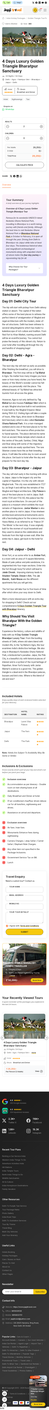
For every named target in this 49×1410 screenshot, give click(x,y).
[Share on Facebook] (14, 176)
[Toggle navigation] (45, 10)
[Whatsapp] (4, 1405)
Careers (21, 1340)
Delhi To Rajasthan (20, 1347)
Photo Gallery (8, 1213)
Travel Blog (7, 1228)
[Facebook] (36, 2)
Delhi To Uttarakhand (11, 1354)
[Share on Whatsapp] (21, 176)
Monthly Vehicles (23, 1357)
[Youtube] (43, 2)
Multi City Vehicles (10, 1232)
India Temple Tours (10, 1171)
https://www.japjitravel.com (24, 1307)
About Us (6, 1267)
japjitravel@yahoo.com (20, 1319)
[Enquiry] (35, 10)
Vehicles (5, 1347)
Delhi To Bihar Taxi (10, 1364)
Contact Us (7, 1270)
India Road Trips (9, 1217)
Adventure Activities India (13, 1163)
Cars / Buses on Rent (11, 1259)
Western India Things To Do (14, 1160)
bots (24, 703)
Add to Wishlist (11, 24)
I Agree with (24, 926)
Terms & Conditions (17, 1394)
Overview (6, 185)
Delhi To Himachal (10, 1350)
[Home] (3, 18)
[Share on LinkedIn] (17, 176)
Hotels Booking (8, 1252)
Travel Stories (8, 1357)
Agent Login (23, 1343)
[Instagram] (28, 1131)
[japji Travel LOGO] (12, 10)
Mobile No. (14, 904)
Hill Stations (7, 1167)
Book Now (37, 980)
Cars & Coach (23, 1337)
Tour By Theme (8, 1224)
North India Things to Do (12, 1174)
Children (9, 133)
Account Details (9, 1340)
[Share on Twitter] (11, 176)
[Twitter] (33, 2)
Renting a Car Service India (13, 1156)
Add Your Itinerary (10, 1235)
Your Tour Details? (19, 912)
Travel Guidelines (9, 1371)
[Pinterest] (46, 2)
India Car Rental (9, 1343)
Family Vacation (9, 1189)
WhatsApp (9, 109)
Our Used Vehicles (36, 1340)
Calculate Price (24, 165)
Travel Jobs (25, 1360)
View (37, 1071)
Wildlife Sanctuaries (10, 1178)
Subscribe (40, 1292)
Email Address (16, 895)
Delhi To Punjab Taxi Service (14, 1206)
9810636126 (17, 1311)
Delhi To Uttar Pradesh (29, 1350)
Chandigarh (30, 1367)
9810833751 (17, 1315)
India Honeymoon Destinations (15, 1185)
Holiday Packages (9, 1255)
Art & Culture (7, 1182)
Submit (24, 932)
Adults (8, 122)
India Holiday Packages (16, 18)
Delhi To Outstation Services (14, 1220)
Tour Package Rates (10, 1209)
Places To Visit (8, 1263)
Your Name (14, 887)
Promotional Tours (10, 1360)
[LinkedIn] (40, 2)
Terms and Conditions (29, 926)
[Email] (4, 1393)
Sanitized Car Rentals (30, 1364)
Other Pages (7, 1274)
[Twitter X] (4, 1121)
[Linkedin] (4, 1131)
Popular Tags (28, 1354)
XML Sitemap (7, 1397)
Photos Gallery (26, 1371)
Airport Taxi (36, 1343)
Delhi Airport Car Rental (12, 1367)
